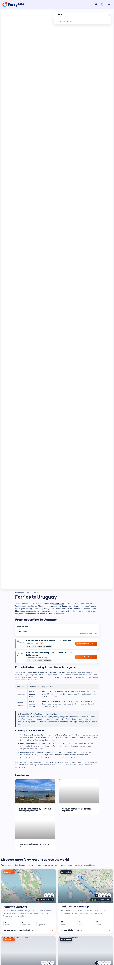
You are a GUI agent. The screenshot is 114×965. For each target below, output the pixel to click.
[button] (96, 4)
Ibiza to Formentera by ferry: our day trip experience (35, 809)
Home (17, 592)
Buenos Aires (58, 603)
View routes (22, 627)
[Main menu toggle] (109, 4)
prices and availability (85, 644)
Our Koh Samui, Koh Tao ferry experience (76, 809)
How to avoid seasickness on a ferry (34, 845)
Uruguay (21, 608)
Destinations (25, 592)
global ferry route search (38, 865)
